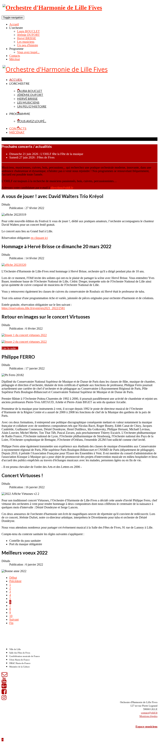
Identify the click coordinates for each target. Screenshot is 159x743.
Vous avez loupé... (28, 52)
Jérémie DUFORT (28, 34)
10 (10, 616)
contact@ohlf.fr (149, 712)
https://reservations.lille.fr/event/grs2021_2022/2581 (33, 308)
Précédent (15, 581)
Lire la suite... (10, 348)
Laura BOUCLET (28, 31)
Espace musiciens (146, 726)
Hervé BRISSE (26, 38)
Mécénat (14, 59)
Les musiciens (25, 41)
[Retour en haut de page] (2, 739)
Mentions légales (148, 716)
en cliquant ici (39, 237)
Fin (11, 623)
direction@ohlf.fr (62, 187)
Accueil (14, 24)
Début (13, 577)
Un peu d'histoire (27, 45)
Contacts (14, 55)
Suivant (14, 619)
